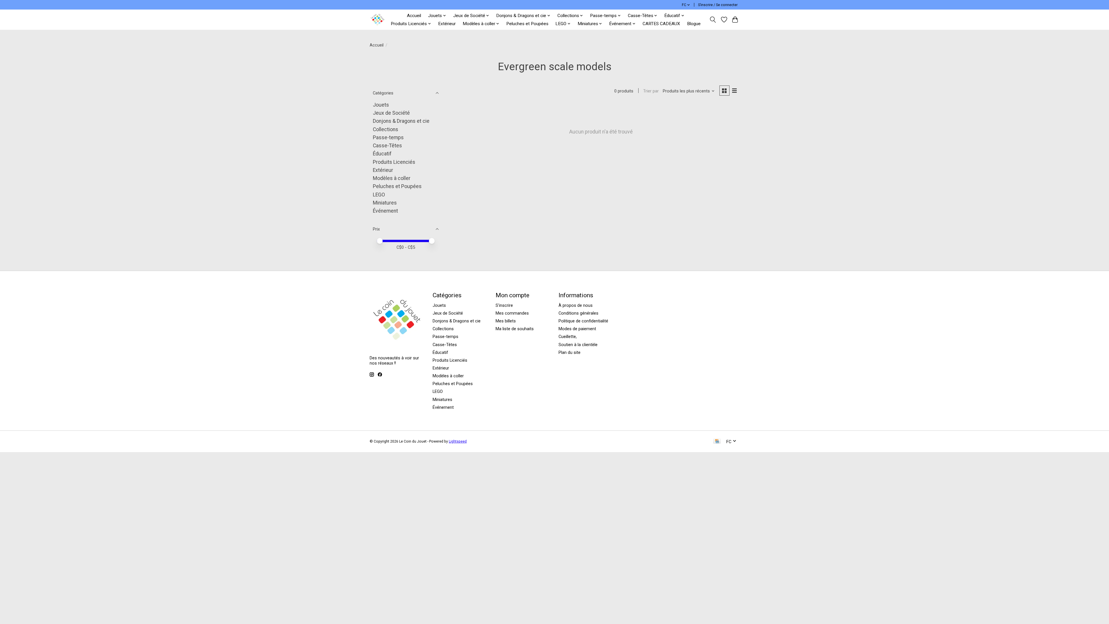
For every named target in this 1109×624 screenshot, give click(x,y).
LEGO (379, 195)
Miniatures (385, 203)
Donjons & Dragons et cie (401, 121)
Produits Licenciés (394, 162)
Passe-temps (388, 137)
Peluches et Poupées (527, 23)
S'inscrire (504, 305)
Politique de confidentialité (583, 321)
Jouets (381, 105)
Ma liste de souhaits (515, 328)
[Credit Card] (717, 441)
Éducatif (382, 154)
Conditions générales (578, 313)
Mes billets (506, 321)
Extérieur (447, 23)
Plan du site (569, 352)
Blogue (694, 23)
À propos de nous (576, 305)
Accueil (414, 15)
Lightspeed (458, 441)
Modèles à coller (391, 178)
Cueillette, (568, 336)
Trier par (651, 91)
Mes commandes (512, 313)
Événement (385, 211)
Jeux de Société (391, 113)
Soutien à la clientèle (578, 344)
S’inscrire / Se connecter (718, 5)
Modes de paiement (577, 328)
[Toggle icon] (713, 19)
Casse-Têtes (387, 145)
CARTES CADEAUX (661, 23)
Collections (385, 129)
